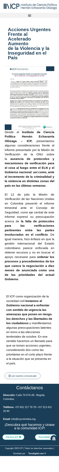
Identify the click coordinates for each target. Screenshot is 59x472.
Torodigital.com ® (37, 453)
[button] (29, 15)
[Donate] (54, 438)
